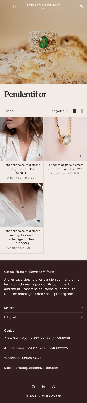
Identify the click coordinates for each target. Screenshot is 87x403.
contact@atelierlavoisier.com (36, 368)
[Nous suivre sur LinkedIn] (43, 386)
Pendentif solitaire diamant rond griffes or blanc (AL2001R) (22, 169)
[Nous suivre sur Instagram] (33, 386)
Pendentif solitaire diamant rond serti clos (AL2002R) (65, 167)
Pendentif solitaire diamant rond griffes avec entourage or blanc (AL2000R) (22, 237)
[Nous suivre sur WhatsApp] (53, 386)
